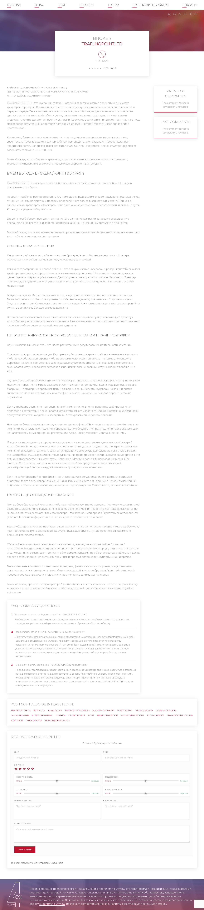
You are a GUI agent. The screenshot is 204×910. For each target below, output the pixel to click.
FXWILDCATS (55, 710)
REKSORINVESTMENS (77, 710)
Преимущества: (23, 800)
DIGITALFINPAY (155, 715)
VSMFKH (61, 715)
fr (190, 14)
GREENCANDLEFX (166, 710)
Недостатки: (110, 800)
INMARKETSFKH (20, 715)
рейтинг (35, 623)
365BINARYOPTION (107, 715)
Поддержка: (111, 777)
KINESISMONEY (144, 710)
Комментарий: (22, 824)
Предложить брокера (150, 5)
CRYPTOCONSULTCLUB (180, 715)
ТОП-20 (113, 5)
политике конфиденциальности (82, 892)
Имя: (16, 752)
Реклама (189, 5)
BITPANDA (39, 710)
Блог (62, 5)
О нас (39, 5)
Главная (14, 5)
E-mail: (106, 752)
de (195, 14)
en (174, 14)
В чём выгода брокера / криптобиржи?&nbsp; (37, 87)
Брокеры (87, 5)
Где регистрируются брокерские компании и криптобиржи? (47, 91)
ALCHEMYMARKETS (103, 710)
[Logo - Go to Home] (14, 894)
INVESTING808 (76, 715)
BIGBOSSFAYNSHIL (42, 715)
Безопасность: (24, 777)
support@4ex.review (52, 903)
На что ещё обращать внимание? (29, 95)
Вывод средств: (113, 789)
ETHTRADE (17, 720)
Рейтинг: (19, 765)
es (185, 14)
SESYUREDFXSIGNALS (57, 720)
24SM (91, 715)
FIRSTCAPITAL (125, 710)
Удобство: (21, 789)
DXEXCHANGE (34, 720)
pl (179, 14)
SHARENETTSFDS (21, 710)
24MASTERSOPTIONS (132, 715)
